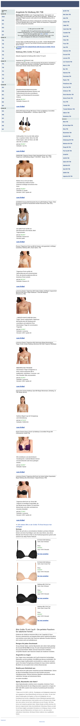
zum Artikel (20, 106)
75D (3, 74)
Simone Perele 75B (68, 98)
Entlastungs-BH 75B (68, 139)
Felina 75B (65, 40)
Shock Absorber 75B (68, 94)
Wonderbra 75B (67, 116)
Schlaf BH (65, 154)
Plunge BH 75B (67, 147)
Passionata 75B (67, 76)
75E (3, 78)
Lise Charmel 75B (67, 61)
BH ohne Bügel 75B (68, 125)
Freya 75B (65, 43)
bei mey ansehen (43, 554)
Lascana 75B (66, 58)
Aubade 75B (66, 21)
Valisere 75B (66, 112)
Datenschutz (42, 721)
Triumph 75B (66, 105)
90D (3, 122)
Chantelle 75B (66, 32)
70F (3, 58)
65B (3, 20)
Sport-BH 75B (66, 169)
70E (3, 54)
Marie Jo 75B (66, 65)
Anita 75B (65, 18)
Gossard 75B (66, 54)
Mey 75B (65, 69)
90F (3, 129)
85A (3, 87)
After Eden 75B (67, 14)
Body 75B (65, 129)
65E (3, 31)
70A (3, 40)
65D (3, 27)
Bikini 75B (65, 121)
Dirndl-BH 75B (66, 136)
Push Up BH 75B (67, 150)
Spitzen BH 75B (67, 161)
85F (3, 105)
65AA (3, 16)
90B (3, 114)
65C (3, 24)
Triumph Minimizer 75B (69, 109)
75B (3, 67)
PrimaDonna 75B (67, 83)
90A (3, 111)
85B (3, 91)
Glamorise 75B (67, 50)
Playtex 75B (66, 80)
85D (3, 98)
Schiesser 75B (66, 90)
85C (3, 94)
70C (3, 47)
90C (3, 118)
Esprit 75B (65, 36)
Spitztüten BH (66, 165)
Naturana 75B (66, 72)
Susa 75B (65, 101)
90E (3, 125)
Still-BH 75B (66, 172)
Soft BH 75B (66, 158)
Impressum (3, 720)
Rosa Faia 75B (67, 87)
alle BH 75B (66, 10)
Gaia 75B (65, 47)
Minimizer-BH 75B (67, 143)
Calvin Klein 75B (67, 29)
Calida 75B (65, 25)
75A (3, 63)
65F (3, 34)
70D (3, 51)
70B (3, 43)
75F (3, 82)
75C (3, 71)
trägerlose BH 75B (67, 176)
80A (47, 34)
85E (3, 102)
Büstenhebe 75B (67, 132)
